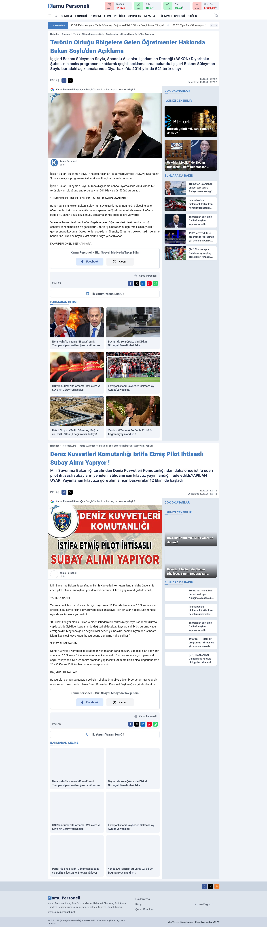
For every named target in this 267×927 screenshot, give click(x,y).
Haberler (54, 34)
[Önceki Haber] (212, 25)
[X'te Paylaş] (70, 80)
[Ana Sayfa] (56, 15)
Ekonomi (81, 16)
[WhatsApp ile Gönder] (155, 283)
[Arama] (216, 15)
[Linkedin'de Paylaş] (142, 283)
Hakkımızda (142, 899)
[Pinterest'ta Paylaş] (149, 283)
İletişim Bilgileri (203, 904)
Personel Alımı (100, 16)
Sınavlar (134, 16)
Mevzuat (150, 16)
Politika (119, 16)
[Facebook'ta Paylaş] (63, 80)
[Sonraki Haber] (216, 25)
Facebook (92, 261)
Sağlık (192, 16)
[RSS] (216, 886)
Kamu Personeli (68, 163)
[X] (210, 886)
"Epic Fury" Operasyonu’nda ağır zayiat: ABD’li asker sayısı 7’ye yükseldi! (114, 25)
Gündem (66, 16)
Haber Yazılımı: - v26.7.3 (193, 922)
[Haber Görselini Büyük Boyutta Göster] (105, 125)
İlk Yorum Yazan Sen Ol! (107, 294)
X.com (123, 261)
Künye (139, 904)
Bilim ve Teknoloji (172, 16)
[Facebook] (204, 886)
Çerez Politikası (144, 909)
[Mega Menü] (50, 15)
